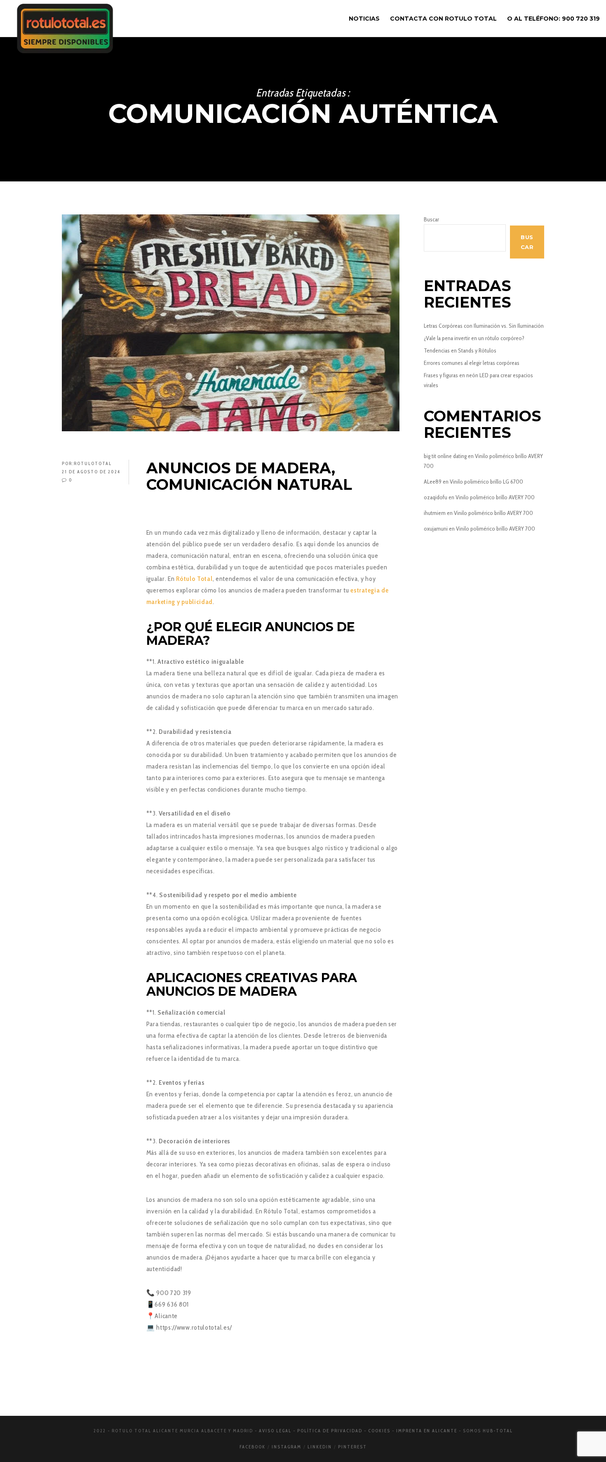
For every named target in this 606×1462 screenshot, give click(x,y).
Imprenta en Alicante (426, 1431)
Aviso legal (275, 1431)
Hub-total (498, 1431)
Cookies (379, 1431)
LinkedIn (320, 1447)
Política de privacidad (329, 1431)
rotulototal (93, 463)
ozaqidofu (435, 497)
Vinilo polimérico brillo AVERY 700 (495, 497)
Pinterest (352, 1447)
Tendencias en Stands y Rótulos (460, 350)
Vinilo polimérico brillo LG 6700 (486, 481)
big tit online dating (445, 456)
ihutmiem (435, 513)
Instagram (286, 1447)
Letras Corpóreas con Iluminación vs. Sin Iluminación (484, 325)
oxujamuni (436, 528)
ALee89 (433, 481)
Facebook (252, 1447)
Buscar (431, 219)
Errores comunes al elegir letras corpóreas (471, 363)
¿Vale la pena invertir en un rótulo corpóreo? (474, 338)
